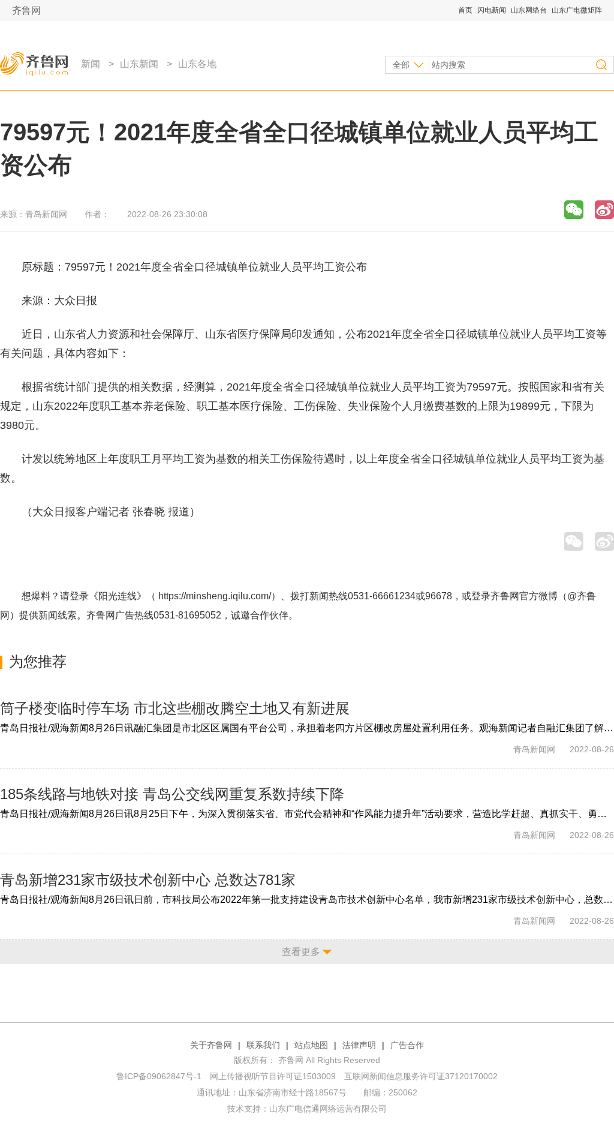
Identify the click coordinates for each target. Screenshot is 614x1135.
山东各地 (197, 64)
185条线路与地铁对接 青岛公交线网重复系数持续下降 (172, 794)
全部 (401, 65)
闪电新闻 (491, 10)
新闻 (90, 64)
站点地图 (311, 1045)
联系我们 (263, 1045)
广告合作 (407, 1045)
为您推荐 (38, 661)
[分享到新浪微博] (604, 209)
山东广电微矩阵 (577, 10)
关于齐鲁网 (211, 1045)
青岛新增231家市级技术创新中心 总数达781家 (148, 880)
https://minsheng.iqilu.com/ (214, 596)
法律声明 (359, 1045)
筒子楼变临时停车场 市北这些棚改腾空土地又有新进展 (175, 708)
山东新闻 (139, 64)
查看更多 (301, 952)
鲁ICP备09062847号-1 (158, 1076)
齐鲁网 (26, 10)
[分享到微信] (573, 209)
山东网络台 (529, 10)
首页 (465, 10)
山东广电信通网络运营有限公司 (328, 1108)
